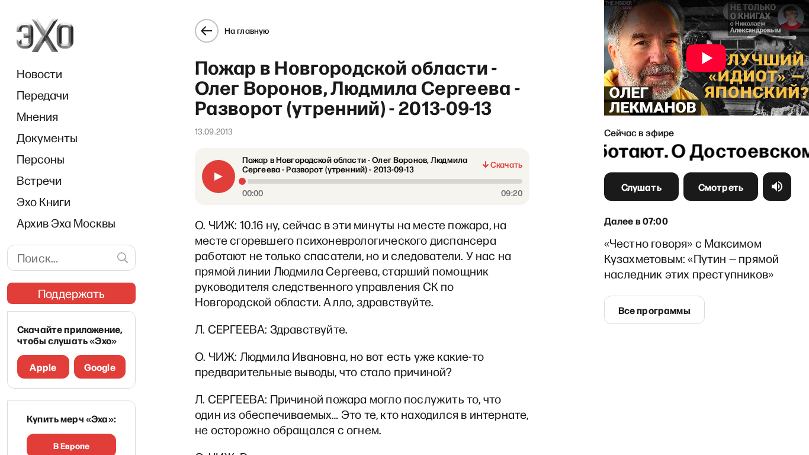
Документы (47, 137)
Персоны (41, 158)
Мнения (37, 116)
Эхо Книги (43, 201)
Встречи (39, 180)
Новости (39, 73)
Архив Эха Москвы (66, 222)
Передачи (43, 94)
